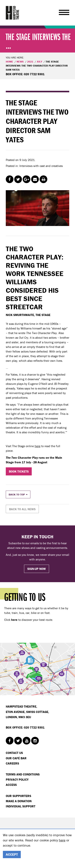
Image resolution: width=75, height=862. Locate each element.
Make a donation (19, 801)
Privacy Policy (17, 779)
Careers (12, 763)
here (37, 446)
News (20, 61)
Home (9, 61)
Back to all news (22, 509)
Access (11, 785)
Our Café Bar (16, 758)
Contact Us (14, 753)
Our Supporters (18, 796)
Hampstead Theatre (12, 13)
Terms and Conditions (23, 774)
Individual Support (20, 806)
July (39, 61)
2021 (30, 61)
